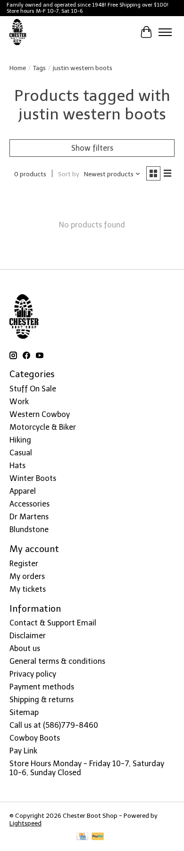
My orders (27, 576)
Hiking (20, 439)
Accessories (29, 503)
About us (24, 648)
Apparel (22, 491)
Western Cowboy (39, 414)
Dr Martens (29, 516)
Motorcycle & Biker (42, 427)
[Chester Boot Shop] (18, 32)
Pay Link (23, 750)
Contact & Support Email (52, 622)
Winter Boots (32, 478)
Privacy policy (32, 674)
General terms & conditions (57, 661)
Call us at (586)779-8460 (53, 725)
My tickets (27, 589)
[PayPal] (98, 837)
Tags (39, 68)
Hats (17, 465)
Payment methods (41, 686)
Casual (20, 452)
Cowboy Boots (34, 737)
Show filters (92, 148)
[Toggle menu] (165, 32)
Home (17, 68)
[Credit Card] (82, 837)
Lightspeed (25, 823)
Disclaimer (27, 635)
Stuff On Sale (32, 388)
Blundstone (29, 529)
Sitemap (24, 712)
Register (23, 563)
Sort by (68, 174)
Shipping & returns (41, 699)
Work (19, 401)
